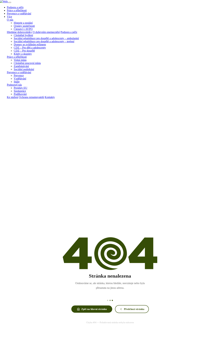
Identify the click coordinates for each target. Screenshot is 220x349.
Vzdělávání (20, 78)
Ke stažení (12, 97)
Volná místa (20, 60)
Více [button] (9, 16)
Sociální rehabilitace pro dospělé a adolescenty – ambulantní (46, 38)
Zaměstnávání (21, 66)
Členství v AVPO (23, 29)
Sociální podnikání (24, 69)
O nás (10, 19)
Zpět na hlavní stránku (94, 309)
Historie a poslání (23, 22)
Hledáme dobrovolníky (19, 32)
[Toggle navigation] (9, 2)
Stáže (17, 81)
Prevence (19, 75)
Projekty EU (20, 87)
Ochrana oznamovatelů (31, 97)
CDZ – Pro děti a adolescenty (30, 47)
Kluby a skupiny (23, 53)
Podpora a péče (15, 7)
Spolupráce (20, 90)
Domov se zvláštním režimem (30, 44)
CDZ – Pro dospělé (24, 50)
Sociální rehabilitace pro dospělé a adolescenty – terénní (44, 41)
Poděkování (20, 94)
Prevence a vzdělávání (19, 13)
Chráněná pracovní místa (27, 63)
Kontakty (50, 97)
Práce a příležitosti (17, 10)
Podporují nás (14, 84)
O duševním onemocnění (46, 32)
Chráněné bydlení (23, 35)
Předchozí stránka (134, 309)
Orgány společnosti (24, 25)
